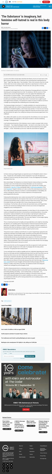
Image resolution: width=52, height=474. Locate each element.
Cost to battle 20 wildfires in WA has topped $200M (13, 329)
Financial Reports (43, 445)
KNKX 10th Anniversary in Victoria (26, 403)
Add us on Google (43, 74)
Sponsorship (32, 457)
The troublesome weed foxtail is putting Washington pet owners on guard (18, 338)
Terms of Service (43, 453)
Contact (20, 448)
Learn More (26, 409)
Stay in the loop (30, 356)
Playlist (31, 445)
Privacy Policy (22, 358)
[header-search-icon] (40, 1)
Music (6, 353)
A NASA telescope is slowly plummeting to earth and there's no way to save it (20, 424)
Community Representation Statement (43, 449)
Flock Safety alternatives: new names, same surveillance (7, 423)
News (11, 353)
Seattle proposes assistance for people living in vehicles (14, 333)
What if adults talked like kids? (31, 422)
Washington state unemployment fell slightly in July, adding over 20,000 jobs (19, 342)
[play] (3, 6)
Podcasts (31, 448)
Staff (20, 451)
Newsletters (32, 451)
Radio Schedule (22, 457)
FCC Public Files (43, 458)
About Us (21, 445)
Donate (47, 1)
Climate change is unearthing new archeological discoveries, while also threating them (44, 425)
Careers (31, 454)
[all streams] (50, 6)
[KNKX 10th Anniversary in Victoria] (26, 381)
